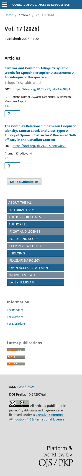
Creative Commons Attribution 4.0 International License (36, 417)
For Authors (15, 317)
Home (9, 15)
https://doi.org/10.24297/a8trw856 (39, 146)
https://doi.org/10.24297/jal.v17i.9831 (41, 89)
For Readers (15, 310)
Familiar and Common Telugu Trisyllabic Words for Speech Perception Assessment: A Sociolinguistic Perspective (39, 75)
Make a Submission (24, 182)
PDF (14, 114)
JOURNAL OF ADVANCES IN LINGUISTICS (40, 4)
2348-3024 (27, 386)
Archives (24, 15)
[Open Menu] (4, 4)
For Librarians (16, 323)
